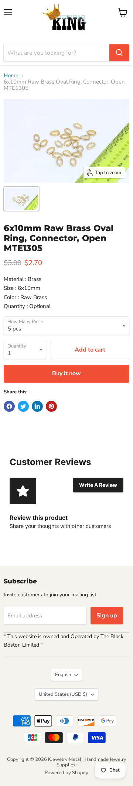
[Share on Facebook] (9, 406)
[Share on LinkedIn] (37, 406)
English (63, 674)
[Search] (119, 52)
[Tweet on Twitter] (23, 406)
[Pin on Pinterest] (51, 406)
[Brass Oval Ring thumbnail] (21, 199)
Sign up (106, 615)
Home (11, 75)
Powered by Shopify (66, 772)
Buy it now (66, 373)
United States (63, 694)
